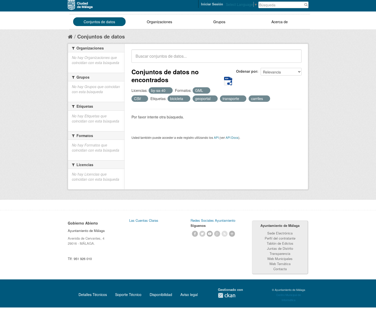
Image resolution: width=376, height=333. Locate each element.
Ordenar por (246, 71)
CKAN (226, 295)
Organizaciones (159, 21)
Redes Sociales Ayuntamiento (213, 220)
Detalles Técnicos (93, 294)
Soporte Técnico (128, 294)
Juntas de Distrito (280, 248)
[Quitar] (168, 91)
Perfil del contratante (280, 238)
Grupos (219, 21)
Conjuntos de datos (99, 21)
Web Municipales (280, 258)
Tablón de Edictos (280, 243)
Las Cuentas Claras (143, 220)
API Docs (232, 137)
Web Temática (280, 263)
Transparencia (280, 253)
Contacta (280, 268)
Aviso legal (189, 294)
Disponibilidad (161, 294)
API (216, 137)
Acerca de (279, 21)
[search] (294, 59)
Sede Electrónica (280, 233)
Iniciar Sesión (212, 4)
